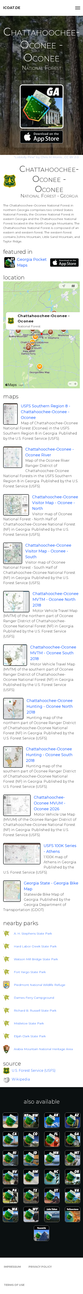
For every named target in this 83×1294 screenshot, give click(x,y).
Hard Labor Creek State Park (35, 946)
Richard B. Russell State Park (35, 1010)
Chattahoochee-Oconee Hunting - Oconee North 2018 (50, 706)
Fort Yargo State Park (30, 972)
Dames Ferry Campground (34, 998)
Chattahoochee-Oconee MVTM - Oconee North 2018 (56, 599)
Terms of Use (14, 1285)
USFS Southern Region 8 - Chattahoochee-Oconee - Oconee (45, 412)
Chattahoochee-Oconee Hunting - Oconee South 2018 (49, 755)
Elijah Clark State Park (30, 1036)
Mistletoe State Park (29, 1023)
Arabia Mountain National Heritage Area (43, 1049)
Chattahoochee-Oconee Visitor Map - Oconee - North (55, 503)
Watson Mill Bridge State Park (36, 959)
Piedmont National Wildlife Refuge (39, 985)
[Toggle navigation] (77, 7)
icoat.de (11, 8)
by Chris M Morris (38, 157)
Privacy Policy (40, 1266)
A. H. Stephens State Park (33, 933)
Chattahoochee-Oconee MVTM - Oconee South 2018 (53, 653)
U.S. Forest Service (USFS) (34, 1070)
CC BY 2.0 (71, 157)
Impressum (12, 1266)
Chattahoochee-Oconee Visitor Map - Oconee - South (48, 551)
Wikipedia (21, 1079)
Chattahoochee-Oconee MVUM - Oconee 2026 (49, 803)
